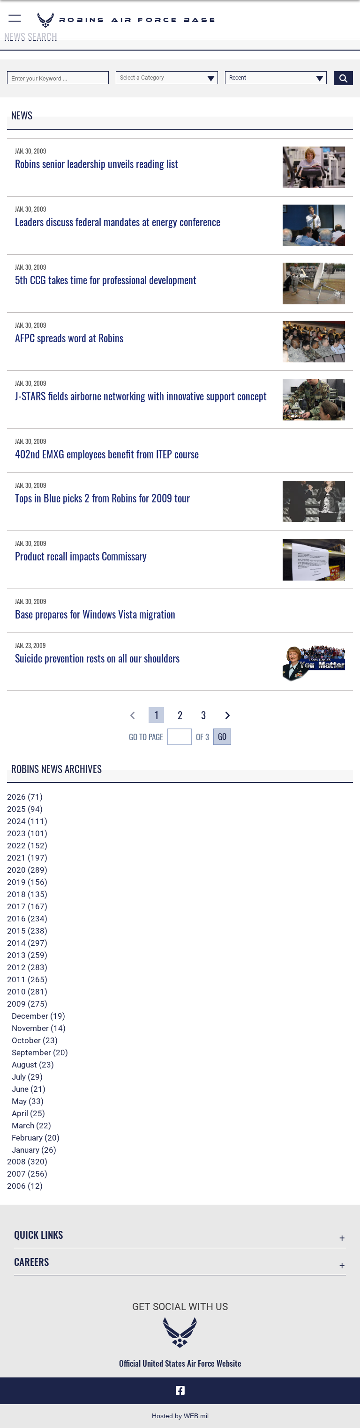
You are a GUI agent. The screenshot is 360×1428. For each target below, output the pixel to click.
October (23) (35, 1040)
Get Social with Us (180, 1306)
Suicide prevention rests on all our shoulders (97, 657)
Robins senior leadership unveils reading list (96, 163)
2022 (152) (27, 845)
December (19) (38, 1016)
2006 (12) (25, 1186)
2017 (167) (27, 906)
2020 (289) (27, 870)
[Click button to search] (343, 77)
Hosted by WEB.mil (180, 1416)
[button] (15, 20)
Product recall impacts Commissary (81, 555)
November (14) (39, 1028)
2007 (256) (27, 1173)
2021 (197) (27, 857)
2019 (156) (27, 882)
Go (222, 736)
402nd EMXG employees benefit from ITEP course (107, 453)
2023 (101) (27, 833)
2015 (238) (27, 930)
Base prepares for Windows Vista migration (95, 613)
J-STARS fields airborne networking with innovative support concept (141, 395)
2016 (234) (27, 918)
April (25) (28, 1113)
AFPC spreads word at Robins (69, 337)
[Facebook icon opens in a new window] (180, 1391)
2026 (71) (25, 797)
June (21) (28, 1089)
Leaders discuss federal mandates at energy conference (117, 221)
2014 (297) (27, 943)
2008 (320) (27, 1161)
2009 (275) (27, 1003)
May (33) (28, 1101)
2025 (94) (25, 809)
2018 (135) (27, 894)
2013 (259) (27, 955)
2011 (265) (27, 979)
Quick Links (38, 1234)
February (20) (36, 1137)
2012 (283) (27, 967)
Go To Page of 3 (169, 737)
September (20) (40, 1052)
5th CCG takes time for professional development (105, 279)
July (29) (27, 1077)
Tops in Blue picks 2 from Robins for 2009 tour (102, 497)
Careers (31, 1261)
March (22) (31, 1125)
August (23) (33, 1064)
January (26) (34, 1150)
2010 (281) (27, 991)
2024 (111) (27, 821)
